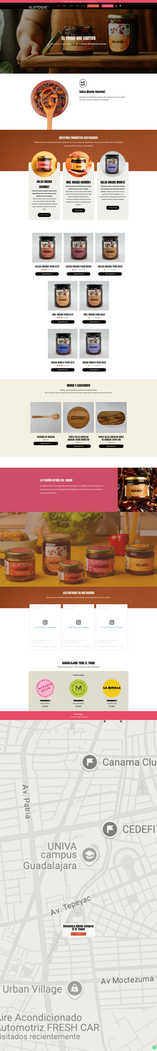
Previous (31, 426)
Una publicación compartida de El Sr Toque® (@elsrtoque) (48, 646)
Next (126, 426)
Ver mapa (45, 706)
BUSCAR (78, 934)
